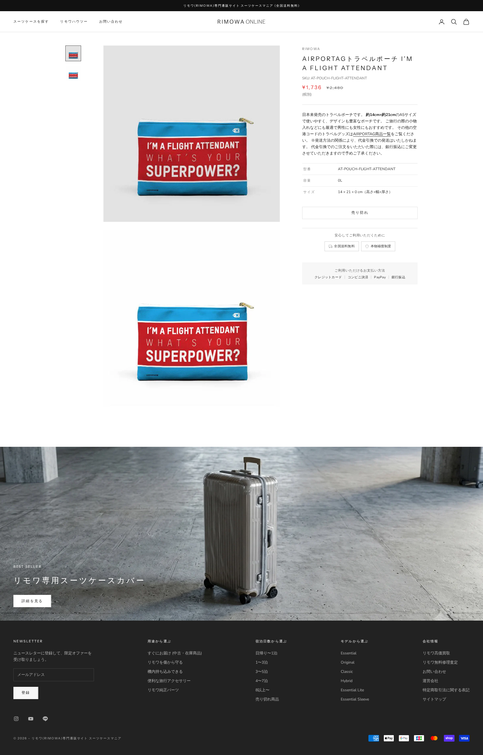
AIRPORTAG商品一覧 (372, 134)
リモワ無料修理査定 (440, 662)
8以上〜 (262, 690)
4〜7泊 (261, 680)
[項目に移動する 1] (73, 53)
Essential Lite (352, 690)
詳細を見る (32, 601)
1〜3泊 (261, 662)
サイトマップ (434, 699)
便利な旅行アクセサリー (169, 680)
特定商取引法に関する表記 (446, 690)
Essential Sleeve (355, 699)
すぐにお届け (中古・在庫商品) (175, 653)
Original (347, 662)
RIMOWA (311, 49)
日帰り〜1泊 (266, 653)
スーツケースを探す (31, 22)
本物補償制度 (381, 246)
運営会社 (430, 680)
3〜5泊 (261, 671)
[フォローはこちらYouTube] (31, 718)
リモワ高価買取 (436, 653)
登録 (26, 692)
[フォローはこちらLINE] (45, 718)
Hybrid (346, 680)
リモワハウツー (74, 22)
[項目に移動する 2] (73, 73)
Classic (347, 671)
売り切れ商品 (267, 699)
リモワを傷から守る (165, 662)
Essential (348, 653)
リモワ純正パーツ (163, 690)
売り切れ (359, 212)
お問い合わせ (111, 22)
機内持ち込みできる (165, 671)
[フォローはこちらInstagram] (16, 718)
